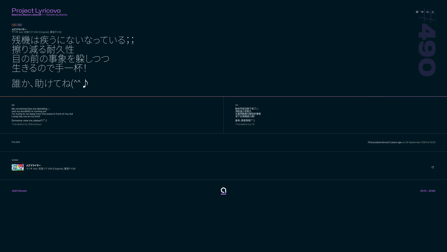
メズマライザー (33, 165)
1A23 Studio (19, 191)
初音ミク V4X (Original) (51, 169)
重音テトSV (70, 169)
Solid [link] (14, 25)
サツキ (29, 169)
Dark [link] (19, 25)
